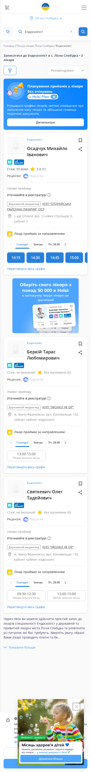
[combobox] (45, 31)
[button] (80, 149)
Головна (9, 46)
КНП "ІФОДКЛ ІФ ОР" (58, 407)
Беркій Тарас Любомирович (43, 355)
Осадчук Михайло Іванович (47, 151)
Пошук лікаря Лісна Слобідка (35, 46)
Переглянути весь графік (26, 269)
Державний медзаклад (24, 204)
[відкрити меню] (84, 8)
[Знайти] (83, 31)
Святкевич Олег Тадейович (45, 495)
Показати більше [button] (22, 647)
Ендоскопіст (34, 139)
